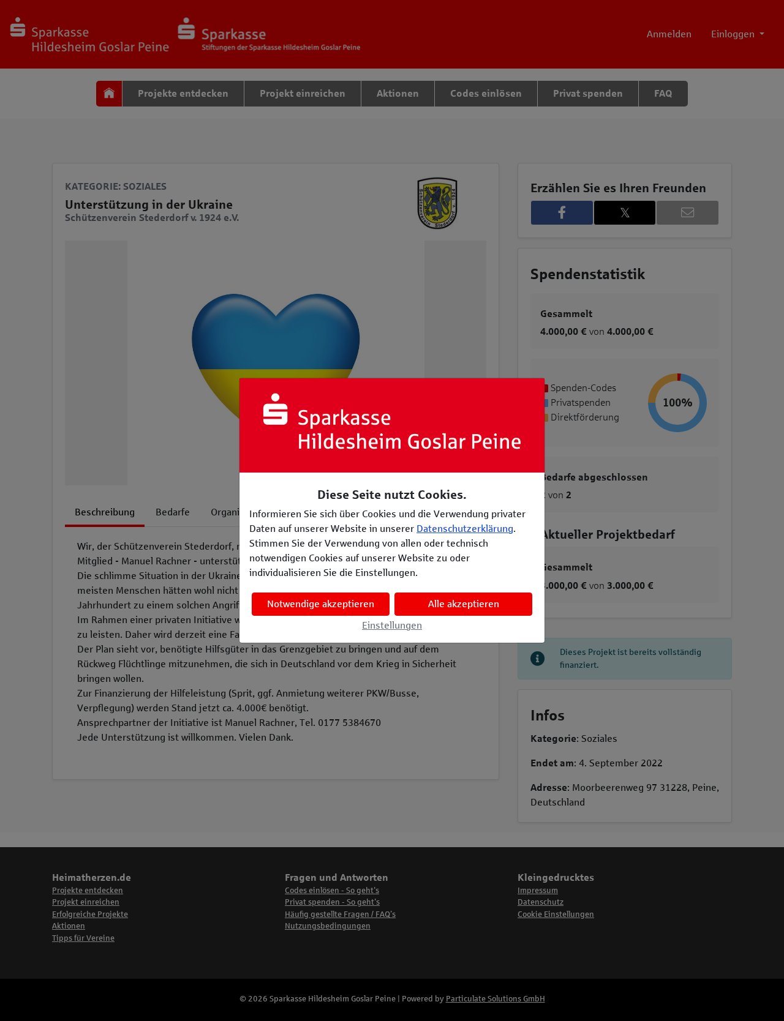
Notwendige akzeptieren (320, 604)
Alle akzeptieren (463, 604)
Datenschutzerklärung (465, 528)
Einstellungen (392, 625)
